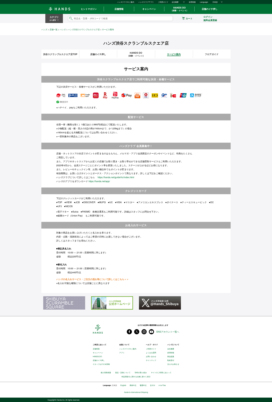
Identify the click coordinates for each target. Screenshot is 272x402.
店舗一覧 (54, 29)
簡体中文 (133, 385)
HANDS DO (179, 9)
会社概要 (175, 2)
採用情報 (192, 2)
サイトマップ (151, 360)
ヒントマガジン (89, 9)
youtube (151, 331)
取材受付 (170, 360)
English (123, 385)
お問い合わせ (151, 356)
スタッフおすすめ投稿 (101, 364)
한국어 (152, 385)
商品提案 (170, 356)
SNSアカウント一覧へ (167, 331)
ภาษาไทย (162, 385)
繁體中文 (143, 385)
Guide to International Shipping (136, 392)
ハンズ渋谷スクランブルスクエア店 (84, 29)
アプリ (121, 352)
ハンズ (44, 29)
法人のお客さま (173, 364)
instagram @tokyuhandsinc (144, 331)
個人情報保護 (106, 372)
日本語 (215, 2)
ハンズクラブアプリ (146, 2)
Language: (204, 2)
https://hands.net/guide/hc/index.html (116, 177)
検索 (168, 18)
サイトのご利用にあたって (161, 372)
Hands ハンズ (59, 9)
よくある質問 (151, 352)
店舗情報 (119, 9)
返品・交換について (122, 372)
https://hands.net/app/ (99, 181)
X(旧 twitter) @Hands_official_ (136, 331)
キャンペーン (149, 9)
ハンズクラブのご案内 (125, 2)
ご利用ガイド (163, 2)
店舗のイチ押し (210, 9)
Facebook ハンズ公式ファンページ (129, 331)
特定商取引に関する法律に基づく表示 (136, 377)
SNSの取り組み (141, 372)
